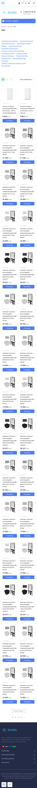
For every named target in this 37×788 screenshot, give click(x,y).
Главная (3, 26)
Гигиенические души (19, 58)
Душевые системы (22, 56)
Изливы (4, 46)
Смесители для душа (26, 41)
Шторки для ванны (7, 56)
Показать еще (18, 711)
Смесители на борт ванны (9, 48)
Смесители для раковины (9, 41)
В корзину (10, 120)
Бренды (10, 26)
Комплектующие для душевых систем (13, 63)
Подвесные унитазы (8, 53)
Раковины (4, 61)
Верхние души (5, 58)
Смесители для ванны (24, 43)
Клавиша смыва (22, 53)
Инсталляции (5, 66)
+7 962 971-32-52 (29, 12)
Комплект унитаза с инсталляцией (12, 51)
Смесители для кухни (8, 43)
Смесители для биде (15, 46)
